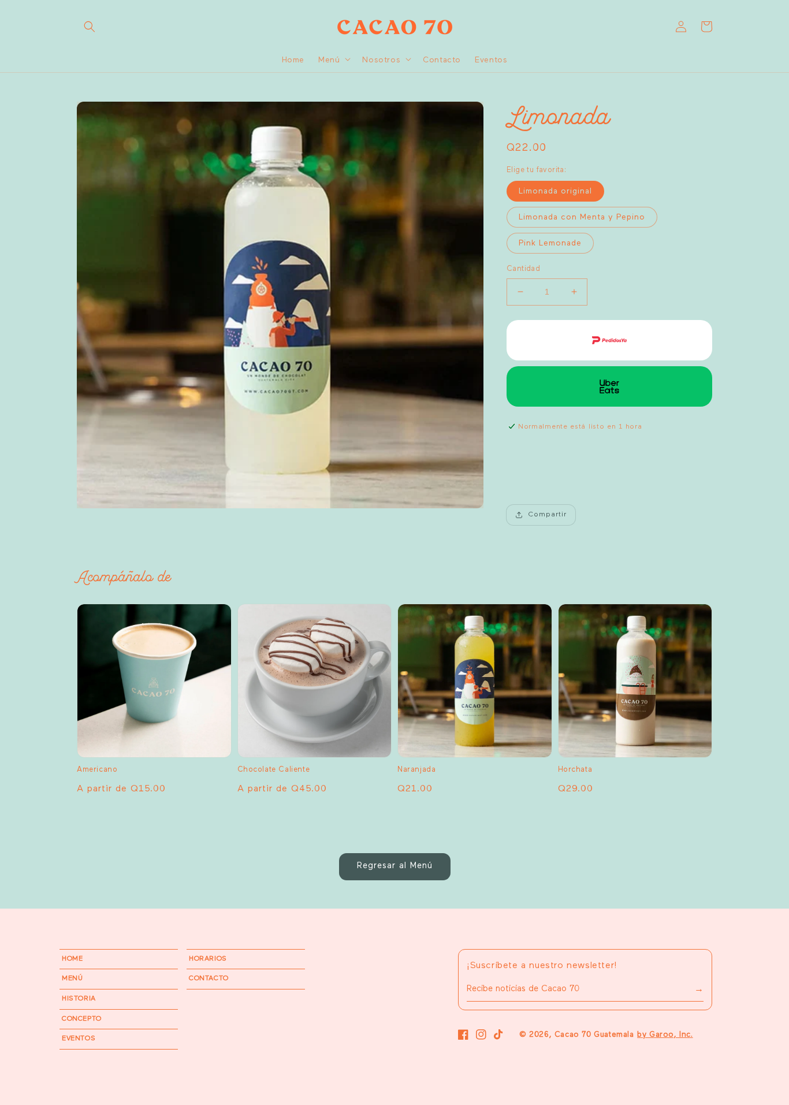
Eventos (78, 1038)
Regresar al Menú (395, 865)
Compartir (548, 514)
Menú (72, 978)
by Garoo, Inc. (665, 1035)
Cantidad (523, 269)
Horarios (208, 958)
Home (72, 958)
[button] (89, 26)
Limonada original (555, 191)
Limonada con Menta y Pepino (582, 217)
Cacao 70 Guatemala (594, 1035)
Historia (79, 998)
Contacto (209, 978)
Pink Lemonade (550, 243)
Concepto (82, 1018)
